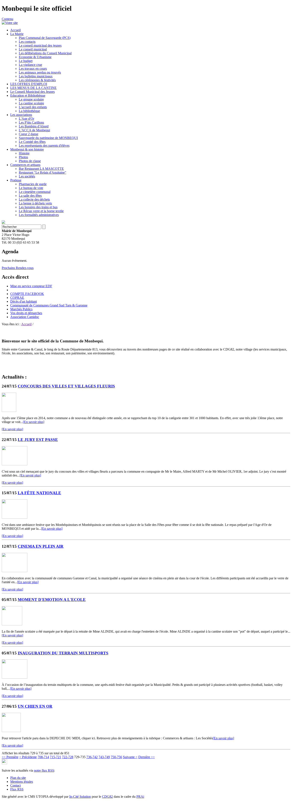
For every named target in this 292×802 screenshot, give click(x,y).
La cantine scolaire (31, 103)
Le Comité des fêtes (32, 142)
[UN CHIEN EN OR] (11, 731)
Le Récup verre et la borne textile (41, 211)
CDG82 (107, 796)
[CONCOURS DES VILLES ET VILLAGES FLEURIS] (9, 411)
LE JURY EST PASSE (38, 439)
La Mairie (17, 34)
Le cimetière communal (34, 192)
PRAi (140, 796)
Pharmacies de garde (33, 184)
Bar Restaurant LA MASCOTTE (41, 168)
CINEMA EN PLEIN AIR (40, 546)
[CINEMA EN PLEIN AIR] (14, 571)
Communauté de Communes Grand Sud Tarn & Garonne (48, 305)
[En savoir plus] (33, 422)
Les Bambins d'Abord (34, 126)
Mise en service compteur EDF (31, 286)
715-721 (55, 757)
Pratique (15, 180)
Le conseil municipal (33, 49)
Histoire (24, 153)
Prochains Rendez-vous (18, 268)
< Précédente (28, 757)
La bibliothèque (29, 111)
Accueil (15, 30)
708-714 (43, 757)
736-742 (92, 757)
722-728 (67, 757)
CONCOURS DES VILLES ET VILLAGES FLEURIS (66, 386)
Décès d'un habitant (23, 301)
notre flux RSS (44, 770)
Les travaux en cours (33, 68)
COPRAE (17, 297)
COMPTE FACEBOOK (27, 294)
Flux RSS (17, 789)
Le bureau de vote (31, 188)
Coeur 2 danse (28, 134)
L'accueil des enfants (33, 107)
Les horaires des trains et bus (38, 207)
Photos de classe (30, 161)
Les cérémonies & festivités (37, 80)
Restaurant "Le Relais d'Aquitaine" (42, 172)
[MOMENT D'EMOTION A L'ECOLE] (12, 624)
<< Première (10, 757)
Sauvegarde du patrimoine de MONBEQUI (48, 138)
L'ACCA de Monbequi (34, 130)
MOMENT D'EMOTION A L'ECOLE (52, 599)
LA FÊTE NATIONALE (39, 493)
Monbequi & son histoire (27, 149)
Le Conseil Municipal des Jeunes (32, 91)
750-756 (116, 757)
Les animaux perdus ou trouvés (40, 72)
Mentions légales (21, 781)
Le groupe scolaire (31, 99)
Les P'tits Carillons (31, 122)
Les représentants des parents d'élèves (44, 145)
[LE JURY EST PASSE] (14, 464)
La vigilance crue (30, 65)
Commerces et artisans (25, 165)
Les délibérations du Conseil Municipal (45, 53)
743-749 (104, 757)
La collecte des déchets (34, 199)
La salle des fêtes (30, 195)
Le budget (25, 61)
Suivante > (130, 757)
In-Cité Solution (80, 796)
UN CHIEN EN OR (35, 706)
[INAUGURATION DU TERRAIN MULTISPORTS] (14, 677)
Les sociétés (27, 176)
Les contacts (27, 41)
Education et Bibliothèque (27, 95)
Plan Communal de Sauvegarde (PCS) (45, 38)
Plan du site (18, 778)
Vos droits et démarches (26, 313)
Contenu (7, 19)
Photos (23, 157)
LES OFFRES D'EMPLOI (28, 84)
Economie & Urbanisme (35, 57)
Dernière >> (146, 757)
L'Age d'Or (26, 118)
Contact (15, 785)
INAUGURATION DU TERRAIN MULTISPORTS (63, 653)
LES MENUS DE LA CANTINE (33, 88)
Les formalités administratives (39, 215)
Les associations (21, 115)
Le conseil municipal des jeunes (40, 45)
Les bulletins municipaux (36, 76)
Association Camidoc (24, 317)
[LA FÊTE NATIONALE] (14, 517)
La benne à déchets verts (35, 203)
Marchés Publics (21, 309)
